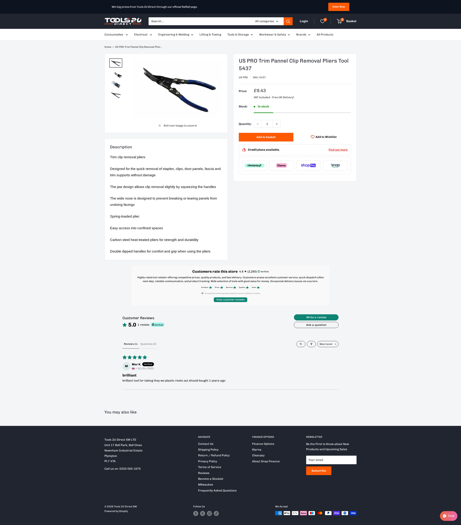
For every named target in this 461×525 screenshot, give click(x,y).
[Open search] (300, 344)
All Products (325, 34)
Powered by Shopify (116, 511)
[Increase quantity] (277, 124)
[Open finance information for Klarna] (281, 165)
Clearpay (258, 455)
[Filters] (311, 344)
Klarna (256, 449)
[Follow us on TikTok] (216, 513)
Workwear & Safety (272, 34)
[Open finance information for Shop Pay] (308, 165)
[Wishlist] (323, 21)
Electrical (141, 34)
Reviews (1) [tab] (131, 343)
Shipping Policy (208, 449)
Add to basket (266, 137)
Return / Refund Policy (214, 455)
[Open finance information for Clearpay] (254, 165)
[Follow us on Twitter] (202, 513)
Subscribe (319, 470)
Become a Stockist (210, 478)
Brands (301, 34)
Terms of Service (209, 467)
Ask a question (316, 325)
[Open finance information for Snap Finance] (335, 165)
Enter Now (339, 6)
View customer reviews (230, 299)
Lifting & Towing (210, 34)
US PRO (243, 77)
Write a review (316, 317)
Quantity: (245, 124)
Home (107, 46)
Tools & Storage (238, 34)
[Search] (288, 21)
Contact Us (205, 444)
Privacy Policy (207, 461)
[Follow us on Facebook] (195, 513)
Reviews (203, 473)
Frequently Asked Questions (217, 490)
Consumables (114, 34)
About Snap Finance (266, 461)
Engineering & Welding (173, 34)
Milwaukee (205, 484)
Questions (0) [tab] (148, 343)
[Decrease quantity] (257, 124)
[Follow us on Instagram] (209, 513)
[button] (448, 516)
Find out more (338, 150)
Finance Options (263, 444)
